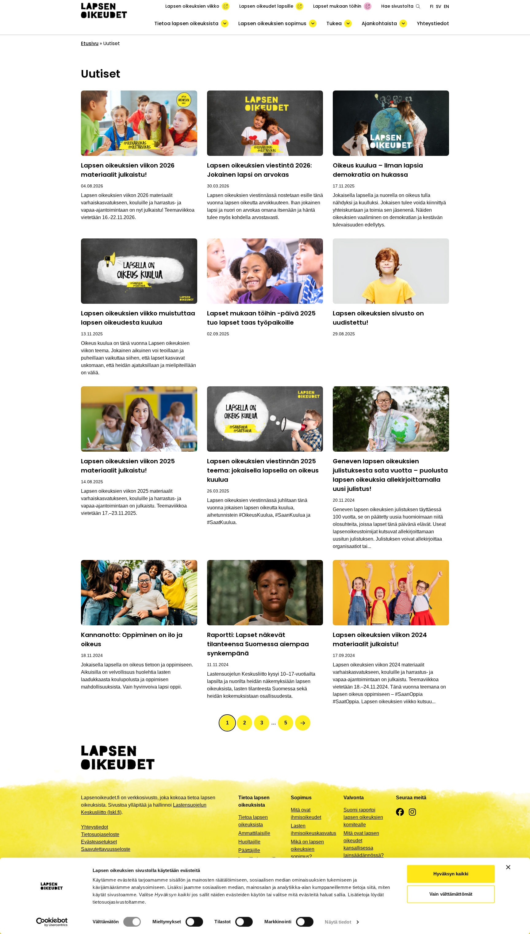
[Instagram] (412, 812)
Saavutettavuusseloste (105, 849)
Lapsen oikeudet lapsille (266, 6)
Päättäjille (249, 850)
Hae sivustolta (397, 6)
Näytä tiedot (338, 921)
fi (431, 6)
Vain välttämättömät (450, 894)
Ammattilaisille (254, 833)
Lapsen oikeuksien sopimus (272, 23)
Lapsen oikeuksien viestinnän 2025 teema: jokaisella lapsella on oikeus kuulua (263, 470)
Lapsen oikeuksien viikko (192, 6)
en (446, 6)
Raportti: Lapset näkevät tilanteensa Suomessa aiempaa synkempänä (258, 644)
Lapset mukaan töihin (337, 6)
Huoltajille (249, 841)
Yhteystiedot (433, 23)
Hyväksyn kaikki (450, 873)
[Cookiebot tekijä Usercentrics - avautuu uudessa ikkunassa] (52, 922)
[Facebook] (400, 812)
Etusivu (89, 43)
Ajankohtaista (379, 23)
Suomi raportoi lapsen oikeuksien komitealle (363, 817)
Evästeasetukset (99, 841)
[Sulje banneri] (508, 867)
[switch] (194, 922)
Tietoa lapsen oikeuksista (186, 23)
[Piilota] (225, 23)
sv (438, 6)
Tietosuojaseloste (100, 834)
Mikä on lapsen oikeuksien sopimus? (307, 849)
